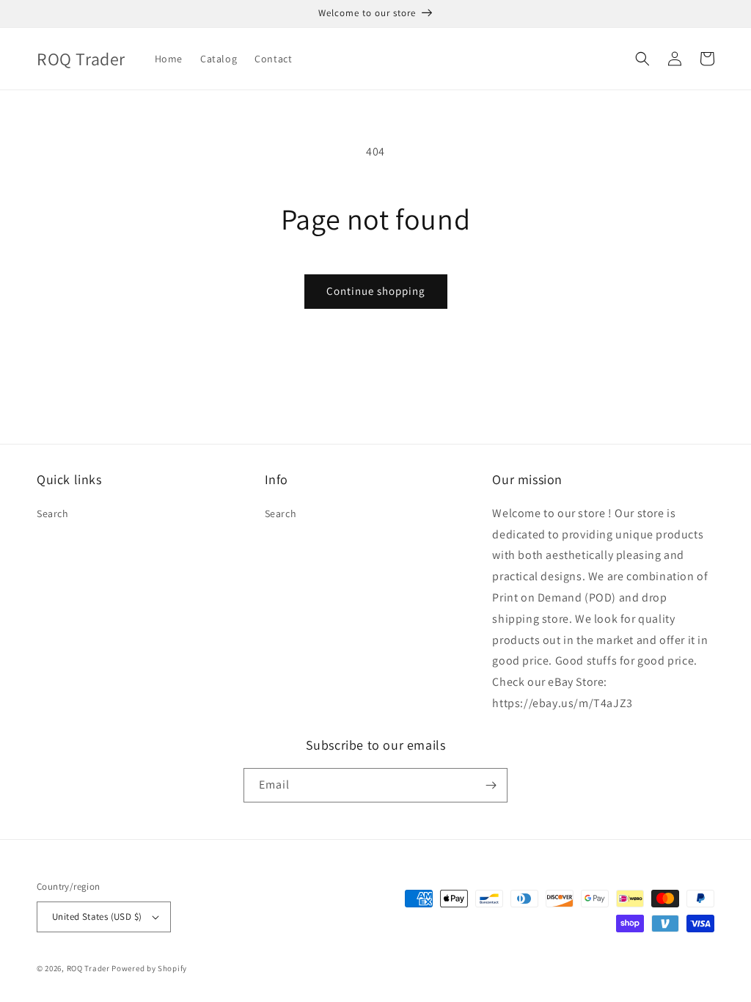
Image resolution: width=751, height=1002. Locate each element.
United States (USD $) (97, 916)
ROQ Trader (88, 968)
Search (53, 513)
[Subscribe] (491, 785)
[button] (642, 59)
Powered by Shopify (149, 968)
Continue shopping (375, 291)
